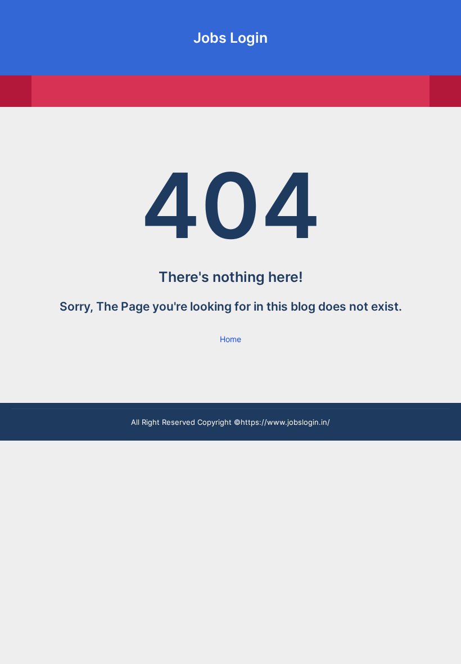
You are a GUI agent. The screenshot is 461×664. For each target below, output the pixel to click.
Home (230, 339)
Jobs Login (230, 37)
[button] (445, 91)
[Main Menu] (15, 91)
